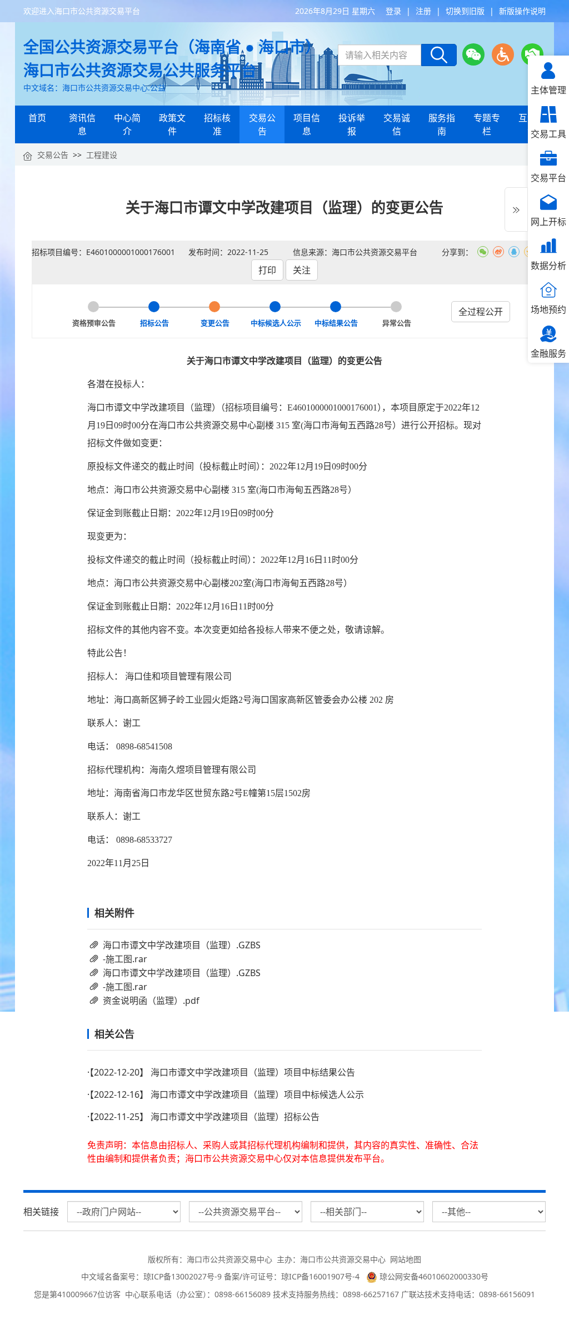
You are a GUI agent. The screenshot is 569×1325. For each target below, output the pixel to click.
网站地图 (405, 1259)
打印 (267, 270)
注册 (423, 11)
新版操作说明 (522, 11)
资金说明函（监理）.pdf (151, 1000)
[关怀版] (532, 54)
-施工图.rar (125, 959)
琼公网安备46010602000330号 (432, 1276)
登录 (393, 11)
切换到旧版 (465, 11)
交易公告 (52, 154)
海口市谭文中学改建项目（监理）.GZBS (182, 945)
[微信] (473, 54)
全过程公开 (480, 312)
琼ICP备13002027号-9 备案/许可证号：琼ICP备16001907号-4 (253, 1276)
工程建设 (101, 154)
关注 (302, 270)
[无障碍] (503, 54)
